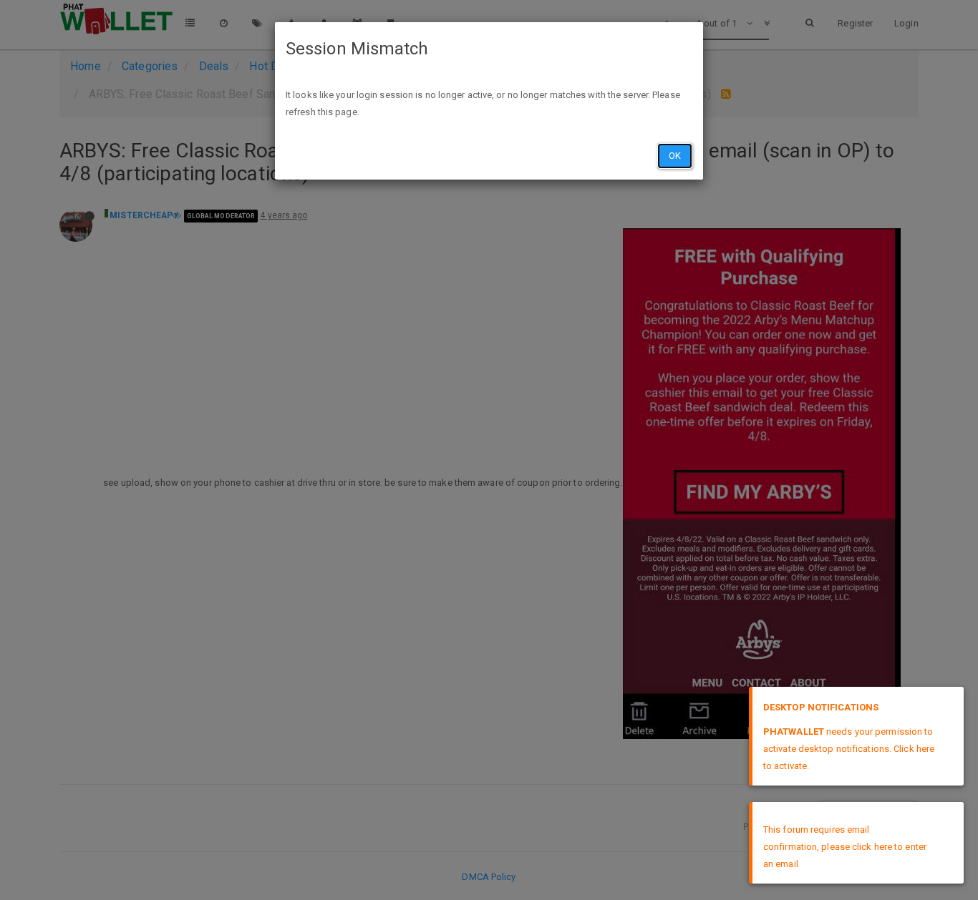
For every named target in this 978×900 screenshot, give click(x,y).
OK (675, 155)
